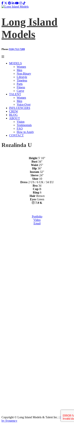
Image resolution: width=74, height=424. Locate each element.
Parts (20, 83)
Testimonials (24, 125)
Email (37, 223)
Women (21, 66)
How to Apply (25, 132)
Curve (20, 90)
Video (37, 220)
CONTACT (16, 135)
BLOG (13, 114)
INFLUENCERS (19, 108)
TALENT (15, 94)
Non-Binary (24, 73)
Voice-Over (24, 104)
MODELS (15, 63)
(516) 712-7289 (17, 49)
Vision (20, 121)
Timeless (22, 80)
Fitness (21, 87)
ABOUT (14, 118)
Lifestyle (22, 77)
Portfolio (37, 216)
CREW (13, 111)
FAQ (20, 128)
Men (19, 70)
